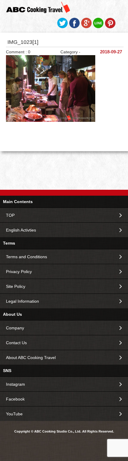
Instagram (15, 384)
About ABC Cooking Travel (31, 357)
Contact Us (16, 342)
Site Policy (15, 286)
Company (15, 328)
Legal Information (22, 301)
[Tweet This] (62, 27)
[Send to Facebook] (74, 27)
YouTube (14, 413)
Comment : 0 (18, 52)
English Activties (21, 230)
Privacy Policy (19, 271)
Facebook (15, 399)
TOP (10, 215)
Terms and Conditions (26, 256)
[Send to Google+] (86, 27)
